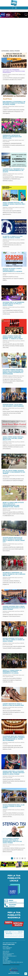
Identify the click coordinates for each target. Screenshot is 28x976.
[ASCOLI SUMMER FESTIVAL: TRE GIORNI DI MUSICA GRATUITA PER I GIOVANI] (14, 193)
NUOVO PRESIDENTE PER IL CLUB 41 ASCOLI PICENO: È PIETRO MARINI (13, 806)
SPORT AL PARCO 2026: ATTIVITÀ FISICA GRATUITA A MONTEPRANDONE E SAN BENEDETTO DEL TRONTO (13, 505)
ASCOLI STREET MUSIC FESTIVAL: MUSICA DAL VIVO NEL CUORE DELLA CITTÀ (13, 438)
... (19, 858)
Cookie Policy (11, 944)
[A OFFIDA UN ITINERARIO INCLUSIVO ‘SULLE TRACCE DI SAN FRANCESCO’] (14, 60)
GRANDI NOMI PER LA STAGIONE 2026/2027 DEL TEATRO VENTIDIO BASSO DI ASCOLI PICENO (13, 773)
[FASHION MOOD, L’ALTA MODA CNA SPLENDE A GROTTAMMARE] (14, 395)
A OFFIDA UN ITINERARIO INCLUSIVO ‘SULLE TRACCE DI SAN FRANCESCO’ (14, 71)
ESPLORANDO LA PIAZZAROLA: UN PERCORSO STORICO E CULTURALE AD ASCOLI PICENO (14, 103)
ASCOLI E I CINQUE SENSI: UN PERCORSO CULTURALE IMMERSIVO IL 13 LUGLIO (12, 672)
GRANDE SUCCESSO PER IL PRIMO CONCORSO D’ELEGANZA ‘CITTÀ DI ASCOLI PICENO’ (14, 608)
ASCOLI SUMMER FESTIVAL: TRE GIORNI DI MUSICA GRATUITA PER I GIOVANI (14, 204)
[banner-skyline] (14, 17)
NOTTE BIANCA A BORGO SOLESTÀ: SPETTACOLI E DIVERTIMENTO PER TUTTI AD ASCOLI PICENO (12, 841)
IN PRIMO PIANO (14, 74)
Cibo (20, 375)
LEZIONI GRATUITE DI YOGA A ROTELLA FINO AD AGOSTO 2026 (13, 704)
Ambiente (10, 375)
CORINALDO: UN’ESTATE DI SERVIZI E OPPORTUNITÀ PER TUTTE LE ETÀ (12, 137)
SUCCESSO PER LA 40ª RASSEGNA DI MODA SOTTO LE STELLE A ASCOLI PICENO (13, 304)
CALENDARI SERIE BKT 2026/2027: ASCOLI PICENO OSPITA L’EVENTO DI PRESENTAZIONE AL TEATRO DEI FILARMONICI (14, 738)
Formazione (14, 377)
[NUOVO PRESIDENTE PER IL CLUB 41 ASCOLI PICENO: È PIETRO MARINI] (14, 795)
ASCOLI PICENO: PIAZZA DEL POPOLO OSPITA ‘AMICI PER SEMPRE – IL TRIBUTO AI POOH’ (13, 337)
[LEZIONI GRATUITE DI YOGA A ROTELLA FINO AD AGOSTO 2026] (14, 694)
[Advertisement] (14, 33)
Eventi (4, 107)
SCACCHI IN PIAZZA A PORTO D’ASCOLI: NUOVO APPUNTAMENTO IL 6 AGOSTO (12, 270)
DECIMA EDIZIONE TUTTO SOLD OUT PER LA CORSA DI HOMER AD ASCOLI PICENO (13, 640)
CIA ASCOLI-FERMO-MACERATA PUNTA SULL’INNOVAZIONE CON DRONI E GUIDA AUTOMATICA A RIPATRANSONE (13, 372)
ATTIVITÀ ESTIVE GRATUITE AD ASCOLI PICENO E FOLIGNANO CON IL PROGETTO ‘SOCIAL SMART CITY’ (14, 540)
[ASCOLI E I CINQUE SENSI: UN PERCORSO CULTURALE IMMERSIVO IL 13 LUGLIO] (14, 660)
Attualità (7, 75)
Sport (12, 175)
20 (22, 858)
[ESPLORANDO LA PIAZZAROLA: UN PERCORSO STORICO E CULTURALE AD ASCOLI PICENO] (14, 92)
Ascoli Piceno (21, 106)
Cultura (7, 208)
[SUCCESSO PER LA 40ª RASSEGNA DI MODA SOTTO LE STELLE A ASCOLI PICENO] (14, 292)
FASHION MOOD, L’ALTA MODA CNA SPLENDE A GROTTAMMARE (13, 405)
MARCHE (20, 74)
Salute (20, 140)
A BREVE (9, 74)
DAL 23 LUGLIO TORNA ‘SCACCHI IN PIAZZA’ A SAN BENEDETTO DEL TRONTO (14, 472)
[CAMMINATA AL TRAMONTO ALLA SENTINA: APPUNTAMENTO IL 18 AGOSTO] (14, 159)
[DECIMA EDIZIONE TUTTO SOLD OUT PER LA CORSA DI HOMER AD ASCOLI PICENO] (14, 628)
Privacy (5, 944)
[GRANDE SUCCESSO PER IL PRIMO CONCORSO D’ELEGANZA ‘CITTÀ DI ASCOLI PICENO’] (14, 596)
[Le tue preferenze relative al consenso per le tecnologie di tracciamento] (25, 973)
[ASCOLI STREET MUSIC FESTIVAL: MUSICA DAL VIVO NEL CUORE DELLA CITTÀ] (14, 427)
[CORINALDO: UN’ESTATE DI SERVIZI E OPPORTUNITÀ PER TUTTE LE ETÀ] (14, 125)
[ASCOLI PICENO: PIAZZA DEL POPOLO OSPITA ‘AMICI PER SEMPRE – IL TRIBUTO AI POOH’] (14, 326)
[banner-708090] (14, 867)
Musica (4, 208)
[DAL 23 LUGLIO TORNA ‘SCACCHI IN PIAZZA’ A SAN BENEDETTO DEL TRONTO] (14, 461)
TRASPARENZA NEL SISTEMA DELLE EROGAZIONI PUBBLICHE (11, 964)
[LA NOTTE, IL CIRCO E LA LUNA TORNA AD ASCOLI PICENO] (14, 226)
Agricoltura (20, 377)
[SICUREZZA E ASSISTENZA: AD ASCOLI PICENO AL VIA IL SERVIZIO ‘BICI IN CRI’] (14, 563)
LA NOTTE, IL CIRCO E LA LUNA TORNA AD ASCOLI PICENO (13, 237)
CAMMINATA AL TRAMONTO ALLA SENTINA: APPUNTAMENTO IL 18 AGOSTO (13, 170)
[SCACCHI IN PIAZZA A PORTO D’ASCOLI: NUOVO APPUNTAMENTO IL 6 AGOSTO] (14, 259)
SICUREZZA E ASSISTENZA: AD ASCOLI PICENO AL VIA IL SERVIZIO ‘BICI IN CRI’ (14, 574)
